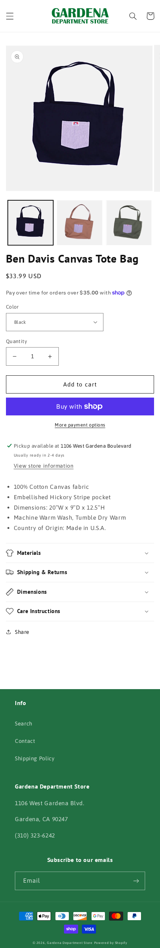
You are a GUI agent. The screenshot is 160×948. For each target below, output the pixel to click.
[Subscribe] (136, 881)
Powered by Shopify (110, 943)
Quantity (16, 341)
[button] (9, 15)
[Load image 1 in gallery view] (30, 223)
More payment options (80, 425)
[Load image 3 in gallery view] (128, 223)
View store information (44, 466)
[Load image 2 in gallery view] (79, 223)
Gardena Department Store (70, 943)
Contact (25, 741)
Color (12, 307)
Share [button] (22, 632)
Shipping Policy (34, 758)
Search (23, 723)
